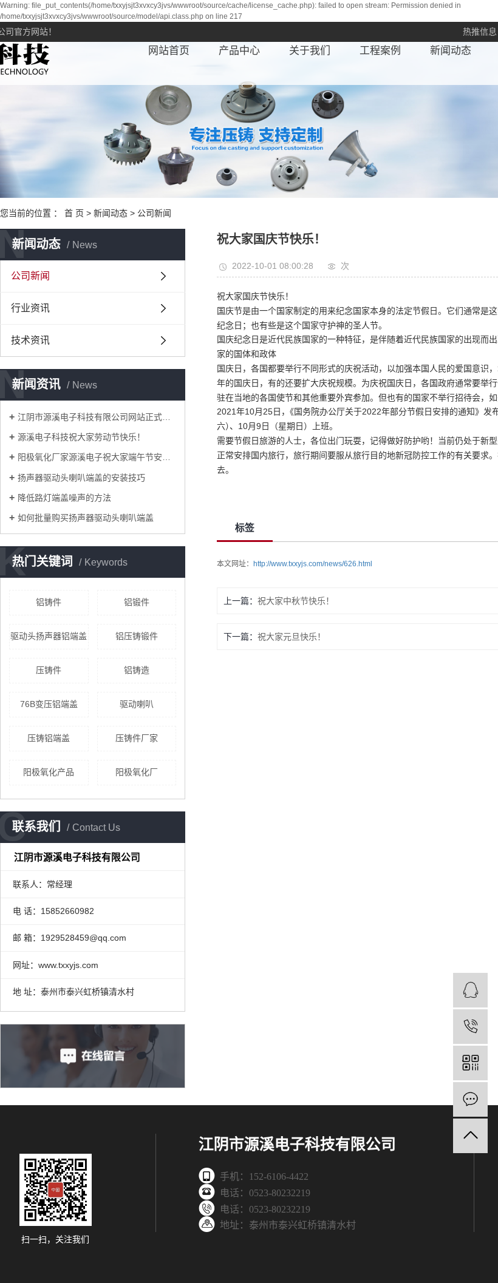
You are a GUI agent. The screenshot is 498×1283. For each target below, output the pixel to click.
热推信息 (480, 31)
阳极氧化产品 (48, 772)
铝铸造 (136, 670)
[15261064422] (470, 1026)
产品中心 (239, 50)
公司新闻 (154, 213)
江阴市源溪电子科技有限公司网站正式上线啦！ (97, 417)
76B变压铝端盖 (49, 704)
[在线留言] (470, 1099)
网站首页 (168, 50)
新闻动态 (450, 50)
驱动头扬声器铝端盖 (48, 636)
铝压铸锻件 (136, 636)
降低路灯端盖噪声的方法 (64, 498)
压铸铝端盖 (48, 738)
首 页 (74, 213)
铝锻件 (136, 602)
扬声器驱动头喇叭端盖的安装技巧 (81, 477)
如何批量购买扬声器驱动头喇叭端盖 (86, 518)
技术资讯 (30, 340)
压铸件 (48, 670)
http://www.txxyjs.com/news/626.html (312, 564)
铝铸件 (48, 602)
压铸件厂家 (136, 738)
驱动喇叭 (137, 704)
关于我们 (309, 50)
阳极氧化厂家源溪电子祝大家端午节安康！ (97, 457)
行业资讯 (30, 308)
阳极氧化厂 (136, 772)
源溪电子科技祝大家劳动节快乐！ (81, 437)
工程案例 (380, 50)
